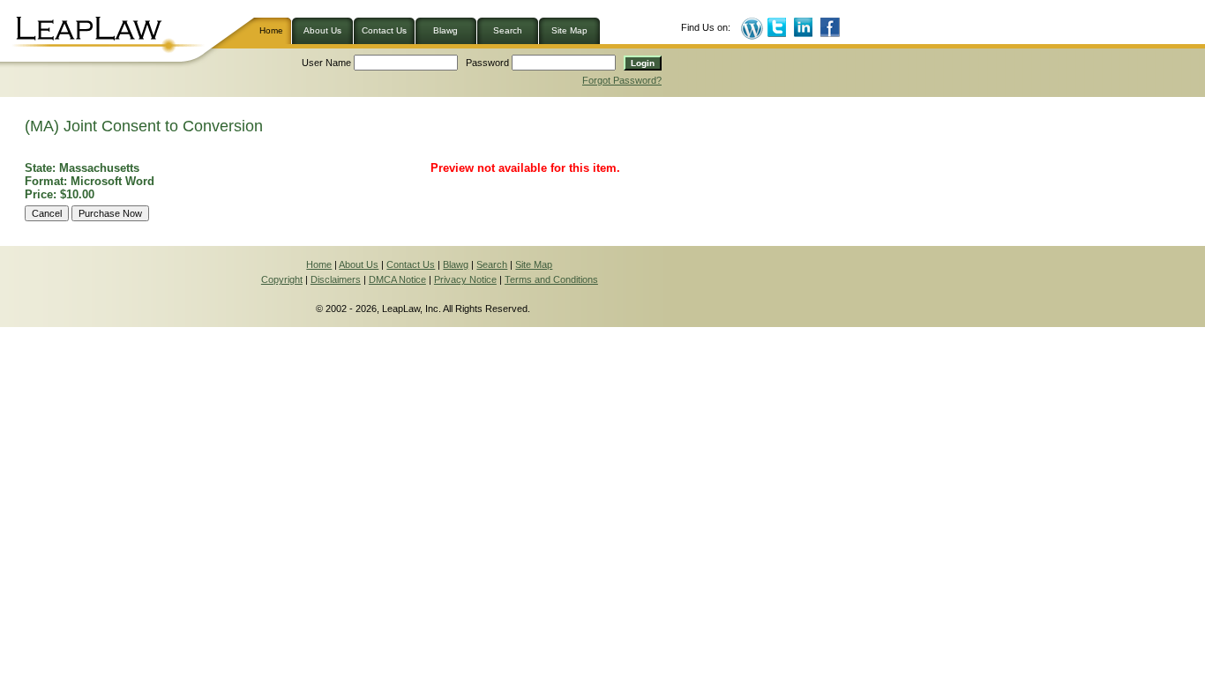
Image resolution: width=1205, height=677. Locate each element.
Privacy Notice (465, 279)
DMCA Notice (397, 279)
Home (275, 30)
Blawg (445, 30)
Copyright (282, 279)
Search (507, 30)
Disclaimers (336, 279)
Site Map (569, 30)
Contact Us (384, 30)
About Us (322, 30)
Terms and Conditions (551, 279)
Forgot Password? (622, 80)
